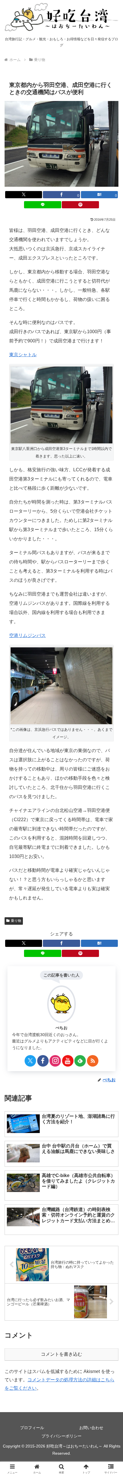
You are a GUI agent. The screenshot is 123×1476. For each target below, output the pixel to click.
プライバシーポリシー (61, 1436)
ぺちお (61, 1027)
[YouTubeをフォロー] (68, 1061)
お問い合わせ (91, 1427)
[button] (111, 989)
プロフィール (32, 1427)
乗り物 (16, 921)
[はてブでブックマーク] (99, 943)
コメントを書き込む (61, 1354)
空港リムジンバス (27, 635)
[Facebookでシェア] (61, 943)
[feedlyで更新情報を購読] (80, 1061)
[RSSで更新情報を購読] (92, 1061)
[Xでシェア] (23, 194)
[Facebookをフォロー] (43, 1061)
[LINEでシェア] (42, 204)
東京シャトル (23, 354)
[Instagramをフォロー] (55, 1061)
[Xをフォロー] (30, 1061)
